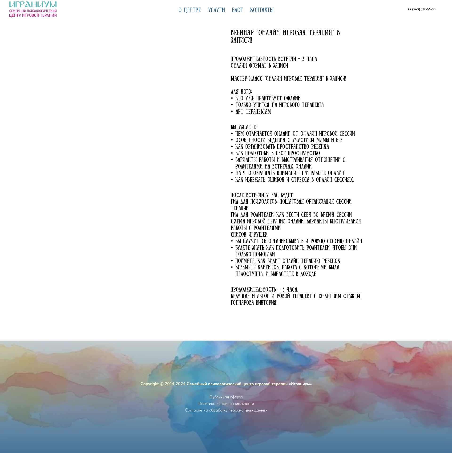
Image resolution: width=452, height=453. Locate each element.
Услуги (216, 9)
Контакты (262, 9)
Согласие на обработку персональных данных (226, 410)
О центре (189, 9)
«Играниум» (300, 383)
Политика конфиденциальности (226, 403)
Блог (237, 9)
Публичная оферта (226, 396)
